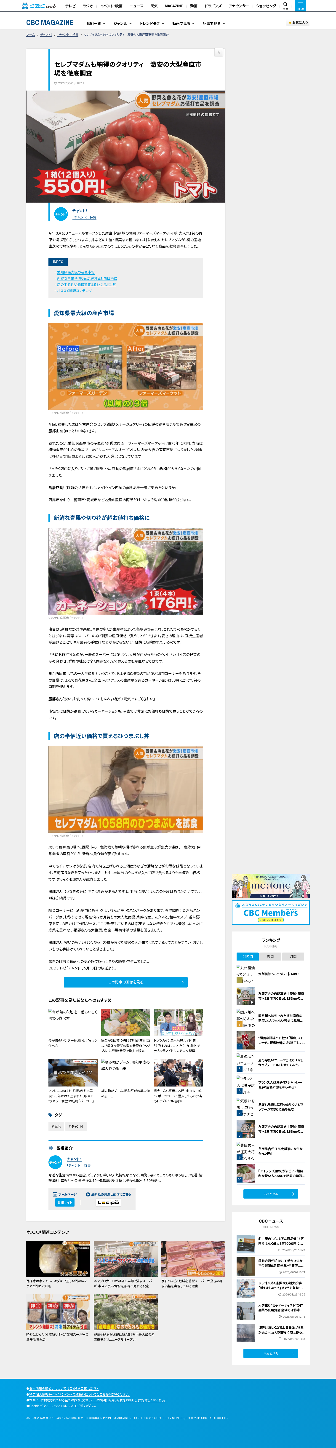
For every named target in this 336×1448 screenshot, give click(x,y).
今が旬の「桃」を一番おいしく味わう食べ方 (72, 1042)
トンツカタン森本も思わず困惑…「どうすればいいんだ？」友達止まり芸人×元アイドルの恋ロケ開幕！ (178, 1045)
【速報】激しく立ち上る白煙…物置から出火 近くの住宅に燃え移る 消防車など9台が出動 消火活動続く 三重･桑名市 (281, 1334)
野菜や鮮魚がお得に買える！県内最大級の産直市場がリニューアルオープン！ (124, 1337)
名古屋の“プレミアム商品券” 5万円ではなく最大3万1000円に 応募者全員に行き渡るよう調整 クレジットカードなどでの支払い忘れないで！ (281, 1248)
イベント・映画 (111, 5)
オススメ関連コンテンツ (74, 291)
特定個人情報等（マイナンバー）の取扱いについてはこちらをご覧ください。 (79, 1394)
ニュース (136, 5)
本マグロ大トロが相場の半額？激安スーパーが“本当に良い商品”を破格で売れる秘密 (124, 1283)
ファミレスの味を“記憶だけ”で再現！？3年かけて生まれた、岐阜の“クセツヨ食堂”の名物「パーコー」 (71, 1096)
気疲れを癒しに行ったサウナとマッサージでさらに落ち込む (280, 1107)
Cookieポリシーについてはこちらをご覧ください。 (62, 1406)
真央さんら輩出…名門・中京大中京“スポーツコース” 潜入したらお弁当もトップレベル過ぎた (178, 1096)
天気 (154, 5)
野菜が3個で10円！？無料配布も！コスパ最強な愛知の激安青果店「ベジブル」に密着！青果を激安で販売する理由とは (125, 1048)
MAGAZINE (174, 5)
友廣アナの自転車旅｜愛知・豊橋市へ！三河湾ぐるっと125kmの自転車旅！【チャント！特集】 (281, 998)
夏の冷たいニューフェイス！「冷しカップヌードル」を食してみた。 (280, 1062)
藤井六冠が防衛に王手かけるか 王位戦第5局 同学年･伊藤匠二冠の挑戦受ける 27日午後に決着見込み (281, 1268)
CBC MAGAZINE (50, 22)
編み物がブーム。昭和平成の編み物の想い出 (125, 1093)
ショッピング (266, 5)
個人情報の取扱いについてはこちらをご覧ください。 (64, 1388)
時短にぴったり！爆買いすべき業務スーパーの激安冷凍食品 (57, 1337)
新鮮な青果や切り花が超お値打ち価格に (87, 278)
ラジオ (88, 5)
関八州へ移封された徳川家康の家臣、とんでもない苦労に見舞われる (280, 1020)
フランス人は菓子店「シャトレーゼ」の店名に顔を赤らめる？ (280, 1084)
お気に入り (300, 22)
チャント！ (46, 34)
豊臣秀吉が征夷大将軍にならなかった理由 (280, 1151)
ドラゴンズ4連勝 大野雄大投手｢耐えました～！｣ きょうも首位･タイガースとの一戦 (281, 1288)
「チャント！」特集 (67, 34)
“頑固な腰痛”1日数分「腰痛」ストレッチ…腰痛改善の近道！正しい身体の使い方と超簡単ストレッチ (281, 1042)
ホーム (30, 34)
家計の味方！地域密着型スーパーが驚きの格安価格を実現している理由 (191, 1283)
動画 (193, 5)
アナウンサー (239, 5)
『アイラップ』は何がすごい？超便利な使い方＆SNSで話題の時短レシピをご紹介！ (281, 1176)
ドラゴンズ (213, 5)
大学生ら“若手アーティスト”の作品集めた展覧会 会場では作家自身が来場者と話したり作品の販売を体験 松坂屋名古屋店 (281, 1312)
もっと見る (271, 1194)
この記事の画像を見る (125, 982)
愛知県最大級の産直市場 (76, 272)
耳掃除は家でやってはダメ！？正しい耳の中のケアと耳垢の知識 (56, 1283)
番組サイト (65, 1202)
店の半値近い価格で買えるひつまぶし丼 (86, 284)
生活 (57, 1126)
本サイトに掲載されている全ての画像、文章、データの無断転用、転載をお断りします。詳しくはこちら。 (97, 1400)
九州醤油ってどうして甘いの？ (278, 974)
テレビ (70, 5)
